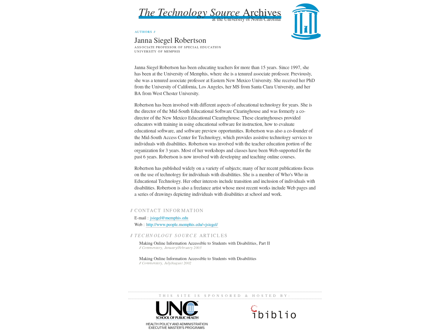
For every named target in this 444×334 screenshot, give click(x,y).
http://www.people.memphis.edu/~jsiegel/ (182, 224)
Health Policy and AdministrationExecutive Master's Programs (177, 325)
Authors (145, 32)
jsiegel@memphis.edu (169, 218)
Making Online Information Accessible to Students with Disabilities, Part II (204, 243)
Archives (210, 11)
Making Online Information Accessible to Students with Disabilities (197, 258)
